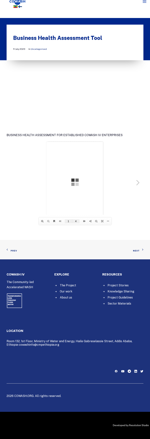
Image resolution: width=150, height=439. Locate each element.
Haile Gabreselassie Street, (95, 341)
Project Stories (118, 285)
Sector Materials (119, 303)
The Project (68, 285)
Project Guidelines (120, 297)
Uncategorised (39, 49)
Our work (66, 291)
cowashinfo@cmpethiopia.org (39, 344)
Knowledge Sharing (121, 291)
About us (66, 297)
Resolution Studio (139, 425)
